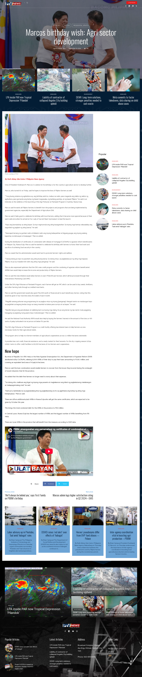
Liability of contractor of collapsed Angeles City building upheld (54, 100)
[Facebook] (126, 6)
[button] (27, 2)
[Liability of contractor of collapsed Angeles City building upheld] (53, 80)
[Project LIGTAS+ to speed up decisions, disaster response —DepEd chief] (9, 667)
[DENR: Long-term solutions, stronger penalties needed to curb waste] (88, 80)
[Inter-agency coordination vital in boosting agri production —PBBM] (121, 516)
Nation (67, 25)
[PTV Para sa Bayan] (13, 4)
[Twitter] (136, 6)
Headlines (57, 25)
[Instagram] (76, 631)
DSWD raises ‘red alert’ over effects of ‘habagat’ (54, 533)
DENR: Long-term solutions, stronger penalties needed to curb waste (88, 100)
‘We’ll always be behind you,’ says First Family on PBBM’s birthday (25, 496)
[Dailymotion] (129, 6)
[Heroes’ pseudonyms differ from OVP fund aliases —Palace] (88, 516)
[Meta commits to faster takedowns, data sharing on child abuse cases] (123, 80)
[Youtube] (133, 6)
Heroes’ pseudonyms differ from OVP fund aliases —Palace (88, 535)
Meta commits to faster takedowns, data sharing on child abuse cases (123, 100)
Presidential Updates (81, 25)
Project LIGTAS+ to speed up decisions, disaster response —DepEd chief (24, 666)
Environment (88, 94)
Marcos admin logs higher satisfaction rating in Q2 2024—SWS (73, 496)
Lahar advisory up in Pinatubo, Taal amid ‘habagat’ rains (123, 225)
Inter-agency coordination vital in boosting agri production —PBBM (121, 535)
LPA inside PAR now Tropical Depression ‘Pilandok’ (18, 98)
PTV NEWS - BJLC (60, 49)
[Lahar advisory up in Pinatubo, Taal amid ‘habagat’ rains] (102, 224)
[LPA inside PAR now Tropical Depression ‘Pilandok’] (18, 80)
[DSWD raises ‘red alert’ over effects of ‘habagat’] (54, 516)
